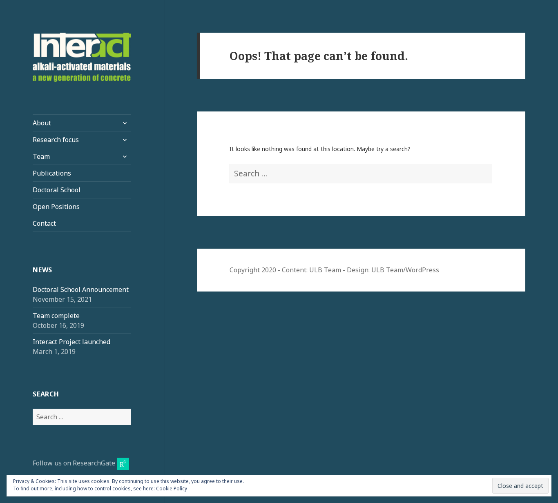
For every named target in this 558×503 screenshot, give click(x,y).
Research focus (56, 139)
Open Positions (56, 206)
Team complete (56, 315)
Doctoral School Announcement (81, 289)
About (42, 122)
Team (41, 156)
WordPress (422, 269)
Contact (44, 223)
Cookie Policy (171, 488)
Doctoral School (56, 189)
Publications (52, 173)
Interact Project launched (71, 341)
